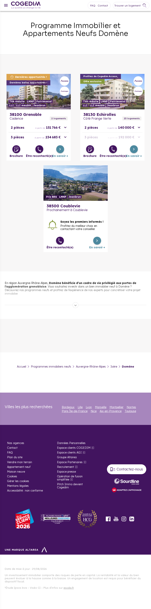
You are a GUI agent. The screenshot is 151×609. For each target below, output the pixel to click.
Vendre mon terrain (19, 462)
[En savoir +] (60, 149)
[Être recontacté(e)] (39, 149)
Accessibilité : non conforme (25, 490)
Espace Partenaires (70, 462)
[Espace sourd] (126, 481)
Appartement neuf (18, 467)
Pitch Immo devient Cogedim (70, 485)
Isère (113, 366)
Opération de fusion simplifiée (70, 478)
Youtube (116, 519)
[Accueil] (26, 6)
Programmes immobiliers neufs (51, 366)
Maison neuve (16, 471)
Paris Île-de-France (74, 411)
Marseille (100, 407)
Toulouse (130, 411)
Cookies (12, 476)
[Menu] (5, 5)
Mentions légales (18, 486)
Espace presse (66, 471)
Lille (80, 407)
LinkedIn (131, 519)
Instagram (124, 519)
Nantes (131, 407)
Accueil (21, 366)
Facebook (108, 519)
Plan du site (14, 457)
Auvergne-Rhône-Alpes (91, 366)
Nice (94, 411)
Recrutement (65, 467)
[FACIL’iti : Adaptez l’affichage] (126, 490)
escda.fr (69, 587)
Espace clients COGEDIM (73, 448)
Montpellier (116, 407)
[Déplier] (75, 305)
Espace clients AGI (69, 452)
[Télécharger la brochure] (16, 149)
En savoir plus (38, 91)
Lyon (89, 407)
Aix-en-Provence (111, 411)
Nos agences (15, 443)
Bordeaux (68, 407)
